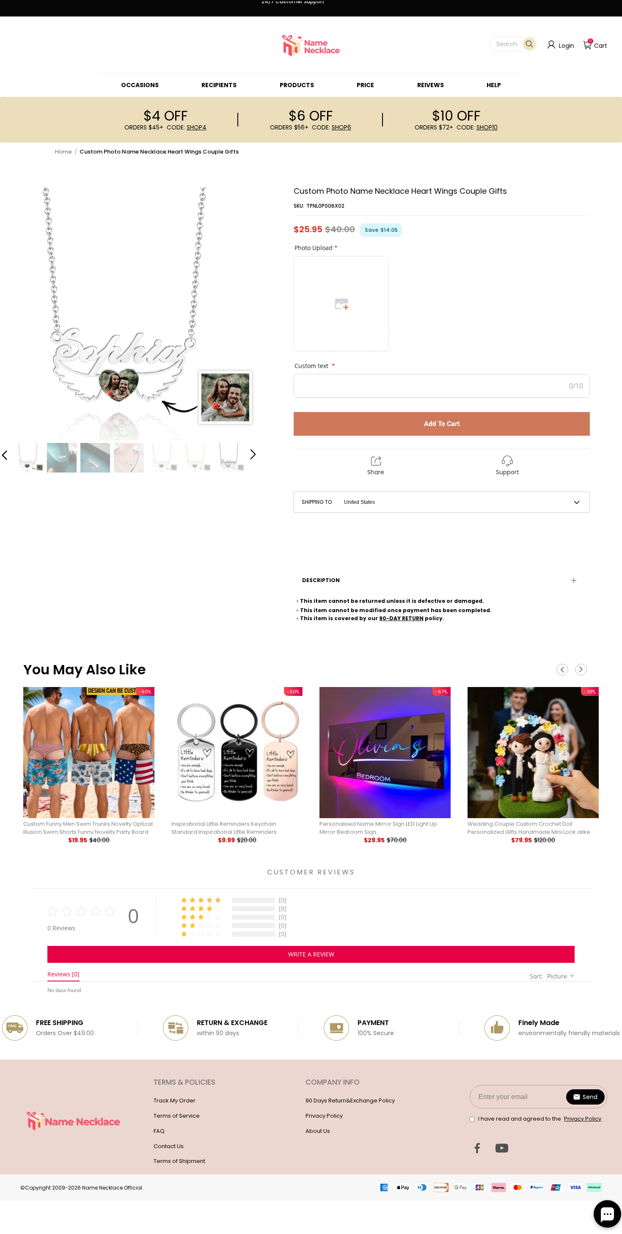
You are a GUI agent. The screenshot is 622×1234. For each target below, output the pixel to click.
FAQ (159, 1131)
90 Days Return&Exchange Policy (350, 1101)
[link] (140, 85)
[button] (513, 44)
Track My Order (174, 1101)
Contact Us (169, 1146)
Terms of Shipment (179, 1161)
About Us (317, 1131)
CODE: (186, 127)
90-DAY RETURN (401, 618)
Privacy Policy (324, 1116)
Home (63, 152)
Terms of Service (177, 1116)
